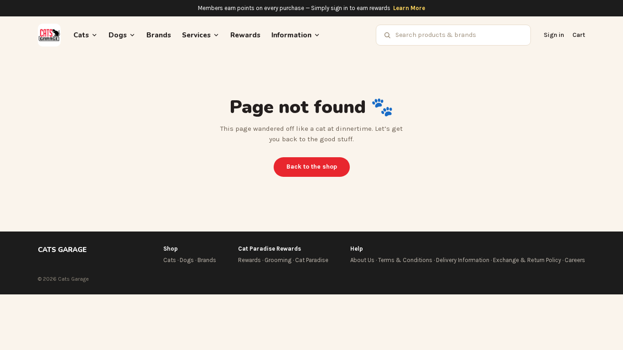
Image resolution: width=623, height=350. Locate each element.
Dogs (187, 260)
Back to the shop (311, 166)
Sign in (554, 35)
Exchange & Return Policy (527, 260)
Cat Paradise (311, 260)
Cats (169, 260)
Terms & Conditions (405, 260)
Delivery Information (462, 260)
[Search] (387, 35)
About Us (362, 260)
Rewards (245, 35)
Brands (158, 35)
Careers (575, 260)
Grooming (278, 260)
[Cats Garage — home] (49, 35)
